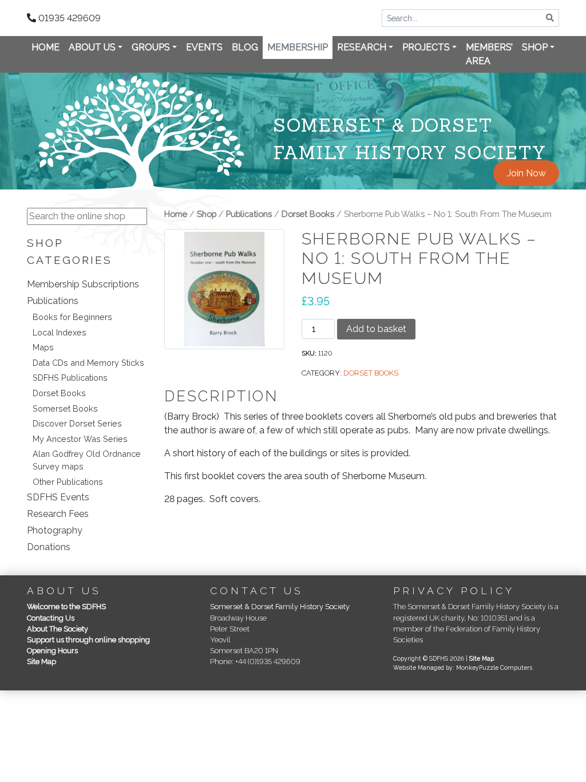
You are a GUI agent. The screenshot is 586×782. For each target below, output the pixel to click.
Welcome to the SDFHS (66, 606)
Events (204, 47)
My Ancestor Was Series (80, 439)
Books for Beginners (72, 317)
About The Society (57, 629)
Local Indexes (59, 332)
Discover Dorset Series (77, 423)
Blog (245, 47)
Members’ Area (489, 54)
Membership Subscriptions (83, 284)
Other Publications (68, 482)
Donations (48, 547)
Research (361, 47)
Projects (426, 47)
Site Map (41, 661)
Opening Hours (52, 650)
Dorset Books (59, 393)
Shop (535, 47)
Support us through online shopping (88, 639)
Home (45, 47)
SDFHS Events (58, 497)
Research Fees (58, 513)
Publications (52, 300)
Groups (151, 47)
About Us (92, 47)
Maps (43, 347)
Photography (54, 530)
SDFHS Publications (70, 377)
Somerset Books (65, 408)
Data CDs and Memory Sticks (88, 363)
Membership (297, 47)
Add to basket (376, 328)
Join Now (526, 173)
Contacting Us (50, 618)
